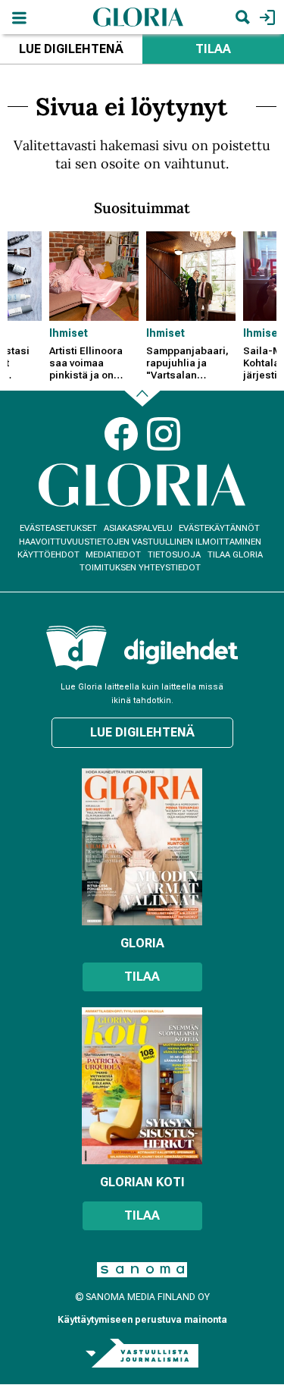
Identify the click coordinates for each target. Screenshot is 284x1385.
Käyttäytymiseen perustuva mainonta (142, 1319)
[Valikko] (19, 17)
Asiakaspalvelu (138, 528)
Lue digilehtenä (71, 49)
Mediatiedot (113, 555)
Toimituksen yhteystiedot (140, 568)
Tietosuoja (174, 555)
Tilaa (142, 976)
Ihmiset (68, 333)
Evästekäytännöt (219, 528)
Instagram (163, 434)
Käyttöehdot (48, 555)
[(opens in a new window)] (181, 651)
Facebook (121, 434)
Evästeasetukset (58, 528)
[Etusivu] (138, 16)
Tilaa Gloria (235, 555)
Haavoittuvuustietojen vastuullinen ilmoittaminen (140, 542)
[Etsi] (242, 17)
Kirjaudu (265, 17)
